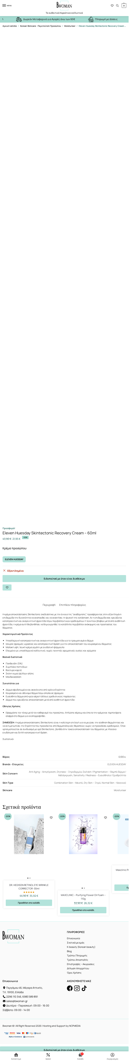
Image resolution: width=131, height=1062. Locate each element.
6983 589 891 (30, 996)
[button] (123, 5)
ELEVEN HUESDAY (14, 559)
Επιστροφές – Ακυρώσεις (80, 964)
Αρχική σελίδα (10, 25)
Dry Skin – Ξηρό (92, 782)
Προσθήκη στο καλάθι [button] (29, 902)
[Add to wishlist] (7, 587)
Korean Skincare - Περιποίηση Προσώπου (40, 25)
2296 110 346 (13, 996)
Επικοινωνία (73, 938)
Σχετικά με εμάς (75, 942)
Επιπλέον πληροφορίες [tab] (72, 605)
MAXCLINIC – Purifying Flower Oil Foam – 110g (83, 896)
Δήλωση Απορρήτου (78, 968)
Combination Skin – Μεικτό (68, 782)
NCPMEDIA (75, 1025)
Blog (69, 951)
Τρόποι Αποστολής (77, 959)
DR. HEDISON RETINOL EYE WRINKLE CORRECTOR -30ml (29, 886)
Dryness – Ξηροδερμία (69, 771)
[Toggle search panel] (117, 5)
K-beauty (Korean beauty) (81, 946)
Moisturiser (69, 25)
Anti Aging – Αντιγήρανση (42, 771)
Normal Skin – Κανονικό (114, 782)
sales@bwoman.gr (17, 1001)
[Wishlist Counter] (112, 5)
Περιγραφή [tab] (49, 605)
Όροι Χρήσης (74, 972)
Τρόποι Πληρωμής (77, 955)
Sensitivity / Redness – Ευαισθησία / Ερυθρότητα (99, 775)
